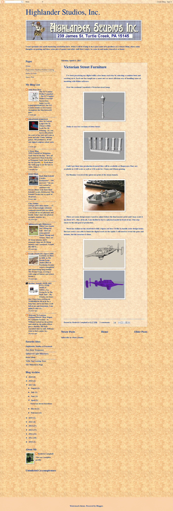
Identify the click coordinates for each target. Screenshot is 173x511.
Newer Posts (68, 331)
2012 (31, 434)
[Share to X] (124, 322)
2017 (31, 385)
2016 (31, 418)
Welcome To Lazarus (37, 315)
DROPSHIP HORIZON (38, 119)
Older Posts (140, 331)
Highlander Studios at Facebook (39, 346)
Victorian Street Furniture (85, 67)
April (33, 400)
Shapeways (124, 166)
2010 (31, 442)
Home (104, 331)
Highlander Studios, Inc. (63, 12)
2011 (31, 438)
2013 (31, 430)
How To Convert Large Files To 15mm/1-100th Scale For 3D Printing (45, 126)
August (34, 388)
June (33, 396)
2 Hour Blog (33, 151)
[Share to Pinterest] (129, 322)
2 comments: (105, 322)
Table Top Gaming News (36, 361)
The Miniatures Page (34, 365)
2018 (31, 381)
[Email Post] (114, 322)
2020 (31, 377)
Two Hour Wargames (35, 350)
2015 (31, 422)
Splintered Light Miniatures (39, 224)
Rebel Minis (33, 174)
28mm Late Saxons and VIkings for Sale (46, 228)
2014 (31, 426)
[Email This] (119, 322)
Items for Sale (31, 73)
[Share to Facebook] (126, 322)
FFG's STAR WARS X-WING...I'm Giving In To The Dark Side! (46, 290)
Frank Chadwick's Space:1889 (40, 254)
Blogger (99, 506)
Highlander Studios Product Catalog (40, 70)
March (34, 409)
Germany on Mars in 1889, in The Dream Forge (46, 258)
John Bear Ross (34, 90)
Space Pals (30, 77)
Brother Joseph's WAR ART (40, 283)
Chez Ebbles (33, 204)
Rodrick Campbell (45, 454)
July (33, 392)
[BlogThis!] (121, 322)
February (35, 413)
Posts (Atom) (77, 337)
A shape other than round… (39, 206)
